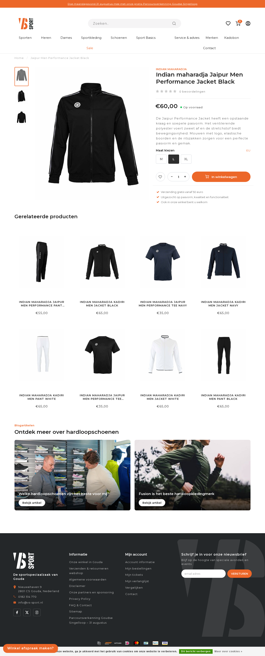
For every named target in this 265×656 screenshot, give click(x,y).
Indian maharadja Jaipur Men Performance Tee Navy (163, 303)
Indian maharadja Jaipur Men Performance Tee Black (102, 397)
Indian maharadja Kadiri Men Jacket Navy (223, 303)
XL (186, 159)
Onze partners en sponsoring (91, 592)
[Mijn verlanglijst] (228, 23)
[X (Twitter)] (27, 612)
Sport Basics (145, 38)
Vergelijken (134, 587)
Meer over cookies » (228, 651)
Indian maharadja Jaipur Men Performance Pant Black (41, 303)
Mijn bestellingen (138, 568)
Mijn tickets (134, 574)
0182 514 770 (27, 596)
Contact (209, 48)
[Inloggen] (248, 23)
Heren (46, 38)
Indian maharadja (171, 69)
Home (19, 58)
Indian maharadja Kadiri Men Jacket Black (102, 303)
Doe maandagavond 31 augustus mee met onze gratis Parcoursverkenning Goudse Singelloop (133, 3)
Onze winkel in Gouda (86, 562)
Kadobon (231, 38)
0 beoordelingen (192, 91)
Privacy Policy (79, 598)
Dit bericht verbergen (196, 651)
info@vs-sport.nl (30, 602)
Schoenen (119, 38)
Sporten (25, 38)
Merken (212, 38)
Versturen (239, 573)
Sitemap (75, 611)
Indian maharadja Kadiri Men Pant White (41, 397)
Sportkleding (91, 38)
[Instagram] (37, 612)
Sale (90, 48)
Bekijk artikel (31, 502)
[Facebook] (17, 612)
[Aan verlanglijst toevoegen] (160, 176)
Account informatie (140, 562)
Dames (66, 38)
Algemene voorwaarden (87, 579)
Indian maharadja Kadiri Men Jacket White (162, 397)
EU (248, 150)
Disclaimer (77, 586)
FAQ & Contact (80, 605)
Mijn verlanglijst (137, 581)
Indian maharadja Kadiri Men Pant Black (223, 397)
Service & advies (187, 38)
